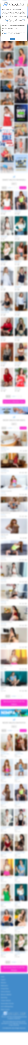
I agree (12, 39)
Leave (25, 39)
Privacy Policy (6, 33)
